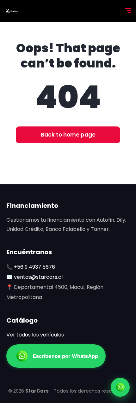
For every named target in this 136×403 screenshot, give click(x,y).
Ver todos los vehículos (35, 334)
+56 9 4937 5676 (34, 267)
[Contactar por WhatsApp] (120, 387)
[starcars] (12, 11)
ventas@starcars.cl (38, 277)
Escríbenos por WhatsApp (65, 356)
